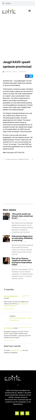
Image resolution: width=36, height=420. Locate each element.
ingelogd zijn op (16, 350)
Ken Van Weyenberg (10, 296)
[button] (29, 10)
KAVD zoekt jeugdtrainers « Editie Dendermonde (20, 319)
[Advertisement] (18, 36)
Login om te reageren (9, 308)
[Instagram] (27, 413)
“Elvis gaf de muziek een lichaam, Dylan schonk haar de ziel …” (22, 216)
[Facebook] (17, 413)
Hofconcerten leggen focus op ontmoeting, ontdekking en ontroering (22, 238)
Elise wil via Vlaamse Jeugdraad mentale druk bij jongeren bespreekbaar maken (22, 261)
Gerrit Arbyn (8, 328)
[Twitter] (22, 413)
